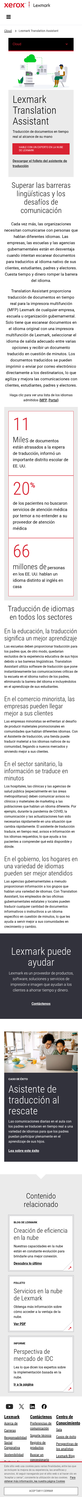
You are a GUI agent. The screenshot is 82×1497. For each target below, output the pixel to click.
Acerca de (11, 1423)
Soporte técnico (40, 1436)
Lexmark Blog (65, 1456)
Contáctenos (41, 1416)
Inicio (53, 5)
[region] (41, 1479)
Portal (53, 400)
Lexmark (12, 1416)
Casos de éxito (66, 1437)
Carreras (10, 1430)
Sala (59, 1430)
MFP (43, 400)
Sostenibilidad (14, 1455)
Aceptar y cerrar (41, 1490)
